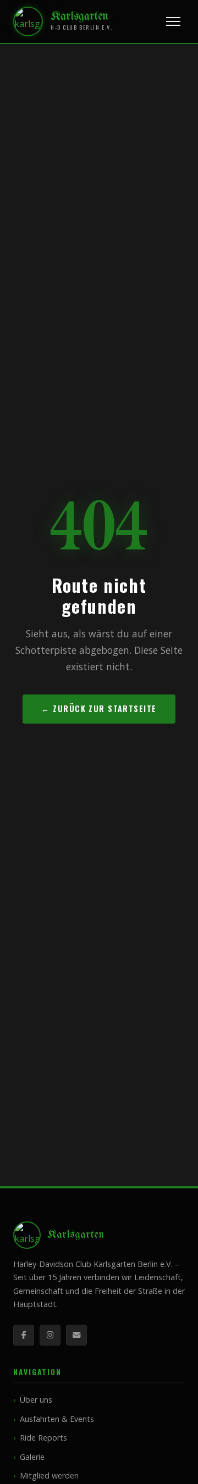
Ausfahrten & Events (57, 1419)
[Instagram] (50, 1335)
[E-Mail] (76, 1335)
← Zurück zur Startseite (98, 708)
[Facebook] (23, 1335)
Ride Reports (43, 1437)
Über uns (36, 1399)
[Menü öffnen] (173, 21)
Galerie (32, 1457)
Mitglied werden (49, 1475)
